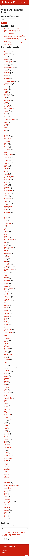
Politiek (6, 53)
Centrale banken (8, 95)
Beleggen (6, 78)
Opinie (5, 97)
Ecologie (6, 133)
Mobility (6, 89)
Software (6, 405)
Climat (5, 513)
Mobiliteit (6, 299)
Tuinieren (6, 453)
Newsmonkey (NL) (6, 548)
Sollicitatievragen (8, 176)
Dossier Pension (8, 458)
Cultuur (6, 217)
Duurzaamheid (7, 198)
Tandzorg (6, 518)
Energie (6, 62)
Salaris (5, 403)
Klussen (6, 495)
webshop (6, 416)
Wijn (5, 430)
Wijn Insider (7, 170)
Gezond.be (6, 431)
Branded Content (8, 250)
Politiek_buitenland (9, 67)
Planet (5, 225)
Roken (5, 441)
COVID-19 (6, 351)
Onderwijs (6, 233)
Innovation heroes (8, 155)
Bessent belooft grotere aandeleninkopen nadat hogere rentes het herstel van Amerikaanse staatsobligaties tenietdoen (15, 36)
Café (5, 450)
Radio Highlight (8, 455)
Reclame (6, 383)
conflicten (6, 88)
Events (23, 533)
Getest (5, 401)
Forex (5, 356)
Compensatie (7, 439)
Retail (5, 220)
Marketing (6, 316)
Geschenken (7, 499)
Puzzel (5, 122)
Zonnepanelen (7, 447)
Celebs (5, 289)
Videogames (7, 364)
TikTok (5, 271)
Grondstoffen (7, 84)
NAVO (5, 127)
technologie (7, 141)
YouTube (6, 353)
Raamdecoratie (7, 520)
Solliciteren (7, 359)
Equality (6, 427)
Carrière (6, 135)
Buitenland (6, 51)
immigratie (6, 272)
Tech (5, 56)
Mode (5, 242)
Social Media (7, 149)
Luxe (5, 222)
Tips (5, 255)
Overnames (6, 313)
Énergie (6, 294)
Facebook (6, 283)
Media (5, 152)
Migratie (6, 185)
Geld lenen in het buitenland (11, 485)
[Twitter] (5, 538)
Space (5, 91)
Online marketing (8, 409)
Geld (5, 211)
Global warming (8, 354)
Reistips (6, 394)
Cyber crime (7, 174)
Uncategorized (7, 293)
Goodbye (24, 548)
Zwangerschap (7, 461)
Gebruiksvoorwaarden (14, 534)
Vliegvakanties (7, 452)
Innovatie (6, 148)
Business (6, 59)
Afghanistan (7, 179)
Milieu (5, 207)
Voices (5, 248)
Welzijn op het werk (8, 266)
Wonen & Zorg (7, 414)
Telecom (6, 291)
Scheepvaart (7, 162)
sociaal (5, 360)
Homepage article (8, 487)
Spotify (5, 389)
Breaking (6, 330)
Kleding (6, 349)
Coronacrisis (7, 64)
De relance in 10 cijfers (9, 367)
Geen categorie (7, 140)
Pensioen (6, 286)
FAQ (5, 341)
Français (3, 542)
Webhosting (7, 469)
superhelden (7, 507)
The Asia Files (7, 83)
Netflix (5, 302)
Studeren (6, 425)
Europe (5, 86)
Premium (6, 184)
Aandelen (6, 121)
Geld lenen (6, 209)
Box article (6, 435)
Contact (4, 552)
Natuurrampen (7, 280)
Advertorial (6, 111)
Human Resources (8, 154)
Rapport (6, 373)
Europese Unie (7, 77)
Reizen (5, 219)
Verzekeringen (7, 223)
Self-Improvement (8, 398)
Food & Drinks (7, 193)
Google (5, 200)
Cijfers (5, 204)
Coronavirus (7, 215)
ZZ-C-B (5, 480)
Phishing (6, 386)
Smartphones (7, 264)
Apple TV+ (6, 428)
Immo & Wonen (7, 253)
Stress (5, 468)
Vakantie (6, 282)
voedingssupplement (9, 501)
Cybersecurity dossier (9, 247)
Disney (5, 384)
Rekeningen (7, 376)
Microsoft (6, 395)
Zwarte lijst (7, 446)
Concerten (6, 423)
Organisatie (7, 476)
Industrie (6, 132)
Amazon (6, 337)
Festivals (6, 406)
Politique (6, 442)
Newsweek (6, 94)
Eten (5, 368)
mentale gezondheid (9, 239)
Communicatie (7, 392)
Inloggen (10, 533)
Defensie (6, 58)
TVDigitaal (6, 490)
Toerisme (6, 168)
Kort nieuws (7, 177)
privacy (5, 312)
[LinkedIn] (8, 538)
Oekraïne (6, 70)
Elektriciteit (7, 189)
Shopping (6, 278)
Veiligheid (6, 166)
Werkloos (6, 245)
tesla (5, 259)
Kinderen (6, 417)
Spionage (6, 201)
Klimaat (6, 75)
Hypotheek (6, 326)
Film (5, 226)
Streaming (6, 231)
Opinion (6, 362)
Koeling (6, 517)
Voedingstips (7, 502)
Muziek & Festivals (8, 408)
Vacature (6, 365)
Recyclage (6, 378)
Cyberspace (6, 192)
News (5, 267)
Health (5, 116)
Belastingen (7, 263)
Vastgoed (6, 160)
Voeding (6, 195)
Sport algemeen (8, 483)
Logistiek (6, 345)
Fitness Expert (7, 488)
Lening (5, 236)
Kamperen (6, 509)
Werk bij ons (5, 534)
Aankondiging (7, 397)
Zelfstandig (7, 348)
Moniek (5, 471)
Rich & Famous (7, 274)
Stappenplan (7, 338)
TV (4, 334)
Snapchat (6, 496)
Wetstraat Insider (8, 80)
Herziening (6, 474)
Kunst (5, 321)
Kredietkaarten (7, 327)
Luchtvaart (6, 105)
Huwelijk (6, 357)
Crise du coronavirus (9, 457)
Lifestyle (6, 92)
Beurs (5, 125)
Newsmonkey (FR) (16, 548)
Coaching (6, 512)
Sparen (5, 228)
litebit (5, 420)
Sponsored (6, 340)
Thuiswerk (6, 375)
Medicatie (6, 305)
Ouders (5, 400)
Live (5, 506)
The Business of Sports (9, 119)
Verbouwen (6, 387)
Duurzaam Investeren (9, 269)
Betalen (6, 319)
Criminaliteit (7, 157)
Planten (6, 463)
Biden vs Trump (7, 159)
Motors (5, 504)
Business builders (8, 206)
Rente (5, 318)
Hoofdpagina (3, 6)
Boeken (6, 379)
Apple (5, 163)
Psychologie (7, 444)
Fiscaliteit (6, 370)
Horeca (5, 335)
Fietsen (6, 438)
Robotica (6, 307)
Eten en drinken (8, 329)
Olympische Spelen (8, 332)
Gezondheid (7, 107)
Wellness (6, 498)
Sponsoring (7, 433)
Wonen (5, 234)
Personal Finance (8, 61)
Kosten (5, 493)
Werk (5, 129)
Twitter (6, 308)
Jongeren (6, 196)
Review (5, 411)
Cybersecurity (7, 136)
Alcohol (6, 277)
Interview (6, 285)
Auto (5, 66)
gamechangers (7, 371)
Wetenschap (7, 100)
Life (5, 315)
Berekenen (6, 324)
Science (6, 258)
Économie (6, 256)
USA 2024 (6, 460)
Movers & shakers (8, 108)
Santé (5, 465)
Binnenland (7, 72)
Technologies (7, 296)
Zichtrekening (7, 419)
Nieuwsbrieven (16, 533)
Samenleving (7, 297)
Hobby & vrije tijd (8, 301)
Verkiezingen (7, 230)
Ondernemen (7, 54)
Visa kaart (6, 390)
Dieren (5, 244)
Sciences (6, 173)
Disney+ (6, 491)
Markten (6, 69)
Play (5, 422)
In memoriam (7, 212)
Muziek (5, 182)
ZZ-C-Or (6, 181)
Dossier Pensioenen (8, 288)
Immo (5, 214)
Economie (6, 50)
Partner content (8, 190)
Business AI (6, 187)
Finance (6, 102)
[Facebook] (3, 538)
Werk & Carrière (7, 138)
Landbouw (6, 165)
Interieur (6, 472)
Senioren (6, 449)
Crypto (5, 73)
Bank (5, 113)
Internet (6, 261)
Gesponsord (7, 310)
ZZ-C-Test (6, 479)
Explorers (6, 151)
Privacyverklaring (6, 536)
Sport (5, 99)
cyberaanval (7, 241)
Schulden (6, 343)
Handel (5, 103)
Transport (6, 124)
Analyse (6, 118)
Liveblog (6, 143)
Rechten (6, 323)
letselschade (7, 510)
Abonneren (4, 533)
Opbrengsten (7, 482)
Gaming (6, 171)
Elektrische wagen (8, 114)
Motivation (6, 477)
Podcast (6, 436)
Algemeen (6, 146)
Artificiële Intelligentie (9, 81)
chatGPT (6, 413)
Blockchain (6, 346)
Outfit (5, 466)
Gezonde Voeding (8, 304)
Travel (5, 110)
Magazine (6, 237)
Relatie (5, 515)
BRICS (5, 252)
